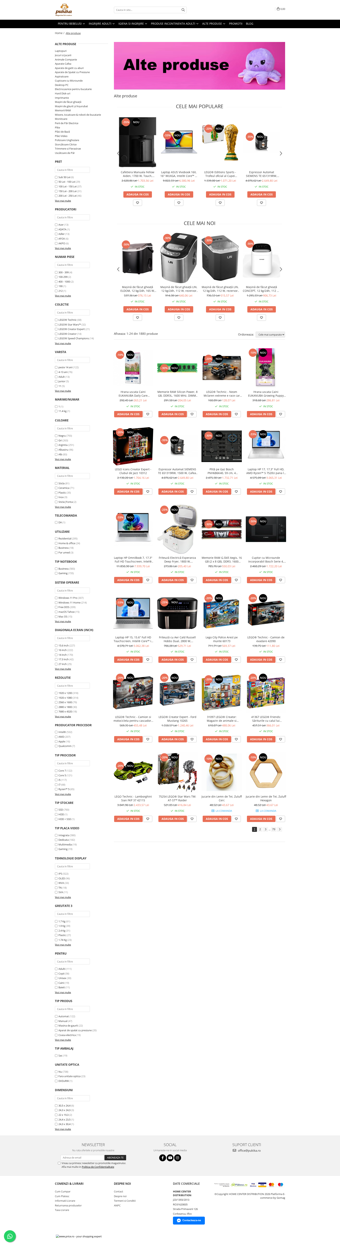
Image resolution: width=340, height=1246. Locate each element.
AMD (61, 736)
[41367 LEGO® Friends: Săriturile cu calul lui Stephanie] (266, 693)
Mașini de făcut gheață (68, 102)
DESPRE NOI (122, 1184)
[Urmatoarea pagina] (279, 829)
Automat (63, 1016)
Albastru (63, 449)
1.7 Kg (61, 921)
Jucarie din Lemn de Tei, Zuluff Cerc (221, 798)
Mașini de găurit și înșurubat (71, 106)
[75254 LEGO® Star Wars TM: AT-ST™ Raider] (177, 772)
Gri (60, 440)
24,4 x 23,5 (64, 1119)
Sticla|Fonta (65, 502)
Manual (62, 1021)
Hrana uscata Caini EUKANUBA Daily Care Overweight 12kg (133, 393)
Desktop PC (61, 85)
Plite (57, 127)
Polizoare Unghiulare (67, 140)
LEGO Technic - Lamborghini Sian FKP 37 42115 (133, 798)
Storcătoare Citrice (66, 144)
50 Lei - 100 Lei (66, 181)
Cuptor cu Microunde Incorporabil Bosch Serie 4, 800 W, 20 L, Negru (266, 559)
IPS (60, 873)
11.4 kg (62, 411)
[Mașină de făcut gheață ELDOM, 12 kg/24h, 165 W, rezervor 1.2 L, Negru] (137, 258)
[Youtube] (170, 1157)
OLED (61, 878)
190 (60, 286)
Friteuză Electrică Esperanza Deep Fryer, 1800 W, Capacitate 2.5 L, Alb (177, 559)
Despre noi (120, 1196)
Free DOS (63, 607)
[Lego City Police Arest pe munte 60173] (221, 613)
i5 (59, 780)
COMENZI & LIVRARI (69, 1184)
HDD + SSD (64, 819)
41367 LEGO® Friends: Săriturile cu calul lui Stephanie (266, 718)
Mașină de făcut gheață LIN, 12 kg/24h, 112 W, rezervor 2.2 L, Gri (220, 289)
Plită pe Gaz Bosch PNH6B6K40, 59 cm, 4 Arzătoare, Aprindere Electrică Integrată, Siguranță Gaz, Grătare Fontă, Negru (222, 471)
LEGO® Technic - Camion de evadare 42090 (266, 639)
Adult (61, 376)
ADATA (62, 229)
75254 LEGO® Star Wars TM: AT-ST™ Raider (177, 798)
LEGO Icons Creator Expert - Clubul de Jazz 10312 (133, 471)
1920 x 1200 (65, 693)
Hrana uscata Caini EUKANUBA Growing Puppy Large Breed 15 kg (266, 393)
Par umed (64, 552)
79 (273, 829)
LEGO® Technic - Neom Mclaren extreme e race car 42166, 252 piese (222, 393)
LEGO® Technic (67, 320)
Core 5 (62, 775)
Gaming (62, 573)
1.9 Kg (61, 926)
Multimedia (65, 844)
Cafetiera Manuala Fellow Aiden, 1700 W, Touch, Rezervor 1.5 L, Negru (137, 174)
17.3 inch (63, 659)
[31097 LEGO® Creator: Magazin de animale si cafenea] (221, 692)
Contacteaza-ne (191, 1220)
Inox (61, 497)
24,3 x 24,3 (64, 1110)
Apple (61, 741)
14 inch (62, 654)
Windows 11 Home (69, 602)
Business (63, 548)
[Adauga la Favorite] (137, 203)
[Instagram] (177, 1157)
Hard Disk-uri (62, 93)
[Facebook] (162, 1157)
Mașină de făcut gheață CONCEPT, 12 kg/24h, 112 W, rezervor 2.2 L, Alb (261, 289)
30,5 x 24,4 (64, 1105)
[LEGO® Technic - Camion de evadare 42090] (266, 613)
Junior (61, 381)
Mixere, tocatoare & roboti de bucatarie (78, 114)
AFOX (61, 238)
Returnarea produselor (68, 1205)
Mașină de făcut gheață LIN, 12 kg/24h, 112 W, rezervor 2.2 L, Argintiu (178, 289)
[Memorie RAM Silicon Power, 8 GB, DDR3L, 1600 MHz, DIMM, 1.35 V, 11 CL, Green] (177, 368)
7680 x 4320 (65, 711)
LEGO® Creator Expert (71, 329)
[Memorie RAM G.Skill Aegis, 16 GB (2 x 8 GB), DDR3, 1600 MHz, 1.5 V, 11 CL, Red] (221, 529)
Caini (61, 983)
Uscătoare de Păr (65, 153)
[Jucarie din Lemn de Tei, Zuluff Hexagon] (266, 772)
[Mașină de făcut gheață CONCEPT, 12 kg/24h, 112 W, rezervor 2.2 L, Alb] (261, 258)
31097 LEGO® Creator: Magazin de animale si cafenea (222, 718)
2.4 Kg (61, 930)
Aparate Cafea (63, 63)
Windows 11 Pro (67, 598)
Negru (62, 435)
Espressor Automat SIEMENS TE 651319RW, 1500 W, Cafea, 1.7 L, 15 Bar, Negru (261, 174)
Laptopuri (61, 51)
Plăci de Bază (62, 131)
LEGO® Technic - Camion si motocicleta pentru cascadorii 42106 (133, 718)
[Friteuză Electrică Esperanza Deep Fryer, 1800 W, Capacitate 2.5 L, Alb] (177, 529)
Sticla (61, 483)
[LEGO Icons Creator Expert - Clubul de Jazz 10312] (133, 446)
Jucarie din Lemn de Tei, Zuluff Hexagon (266, 798)
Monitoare (61, 119)
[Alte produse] (199, 66)
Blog (249, 23)
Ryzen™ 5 (63, 789)
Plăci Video (61, 136)
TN (60, 887)
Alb (60, 454)
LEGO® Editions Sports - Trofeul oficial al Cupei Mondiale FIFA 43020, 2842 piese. (220, 174)
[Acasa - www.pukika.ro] (74, 10)
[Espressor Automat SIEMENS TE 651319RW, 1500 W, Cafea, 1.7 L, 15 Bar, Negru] (261, 142)
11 (59, 386)
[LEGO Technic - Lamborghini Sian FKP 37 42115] (133, 772)
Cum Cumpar (62, 1191)
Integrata (63, 835)
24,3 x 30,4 (64, 1124)
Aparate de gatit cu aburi (69, 68)
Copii (61, 973)
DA (60, 522)
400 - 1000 (64, 281)
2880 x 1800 (65, 707)
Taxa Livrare (62, 1210)
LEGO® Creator (67, 334)
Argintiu (63, 445)
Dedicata (63, 840)
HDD (61, 814)
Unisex (62, 978)
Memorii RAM (63, 110)
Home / (60, 33)
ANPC (117, 1205)
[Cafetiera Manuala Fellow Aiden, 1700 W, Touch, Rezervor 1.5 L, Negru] (137, 142)
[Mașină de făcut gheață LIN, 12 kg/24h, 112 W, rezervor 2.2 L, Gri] (220, 258)
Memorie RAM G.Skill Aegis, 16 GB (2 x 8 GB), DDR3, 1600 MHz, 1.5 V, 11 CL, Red (222, 559)
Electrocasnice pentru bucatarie (73, 89)
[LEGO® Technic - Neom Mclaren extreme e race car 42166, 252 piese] (221, 368)
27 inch (62, 664)
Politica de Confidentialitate (98, 1167)
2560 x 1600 (65, 702)
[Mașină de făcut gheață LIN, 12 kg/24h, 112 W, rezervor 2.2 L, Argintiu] (179, 258)
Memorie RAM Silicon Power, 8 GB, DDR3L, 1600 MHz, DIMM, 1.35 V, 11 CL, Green (177, 393)
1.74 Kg (62, 940)
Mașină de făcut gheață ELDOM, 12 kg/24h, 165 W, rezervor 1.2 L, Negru (137, 289)
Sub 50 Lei (64, 177)
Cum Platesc (62, 1196)
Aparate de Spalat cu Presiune (72, 72)
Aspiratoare (61, 76)
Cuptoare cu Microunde (69, 80)
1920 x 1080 (65, 697)
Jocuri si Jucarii (63, 55)
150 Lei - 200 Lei (67, 191)
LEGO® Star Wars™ (69, 324)
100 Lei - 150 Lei (67, 186)
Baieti (61, 987)
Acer (61, 224)
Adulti (61, 969)
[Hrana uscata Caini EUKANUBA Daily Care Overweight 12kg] (133, 368)
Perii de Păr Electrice (66, 123)
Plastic (62, 492)
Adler (61, 234)
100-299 (62, 277)
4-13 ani (62, 372)
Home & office (66, 543)
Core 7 (62, 770)
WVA (61, 883)
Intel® (62, 732)
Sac (60, 1055)
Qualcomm (64, 746)
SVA (60, 892)
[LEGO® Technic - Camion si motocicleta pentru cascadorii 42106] (133, 693)
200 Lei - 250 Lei (67, 195)
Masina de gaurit (68, 1025)
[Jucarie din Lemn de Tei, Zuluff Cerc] (221, 772)
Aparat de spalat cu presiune (75, 1030)
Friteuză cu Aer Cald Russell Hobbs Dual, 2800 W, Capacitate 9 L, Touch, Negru (177, 639)
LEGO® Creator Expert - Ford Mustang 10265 (177, 718)
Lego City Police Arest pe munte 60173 (222, 639)
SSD (60, 809)
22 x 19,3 (63, 1115)
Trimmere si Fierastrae (68, 148)
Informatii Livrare (65, 1200)
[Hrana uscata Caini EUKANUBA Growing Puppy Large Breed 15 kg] (266, 368)
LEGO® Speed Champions (73, 338)
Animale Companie (66, 59)
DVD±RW (63, 1081)
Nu (60, 1071)
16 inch (62, 650)
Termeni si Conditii (125, 1200)
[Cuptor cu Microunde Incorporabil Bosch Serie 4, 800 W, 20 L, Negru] (266, 529)
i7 (59, 784)
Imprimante (62, 97)
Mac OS (62, 616)
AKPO (61, 243)
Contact (118, 1191)
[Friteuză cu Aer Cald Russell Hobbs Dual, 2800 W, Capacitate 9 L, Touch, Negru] (177, 613)
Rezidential (64, 538)
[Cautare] (183, 10)
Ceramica (63, 488)
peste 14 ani (65, 367)
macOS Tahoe (66, 612)
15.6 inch (63, 645)
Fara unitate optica (69, 1076)
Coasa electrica (67, 1035)
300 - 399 (63, 272)
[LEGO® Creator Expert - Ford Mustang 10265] (177, 693)
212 (60, 291)
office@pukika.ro (249, 1150)
